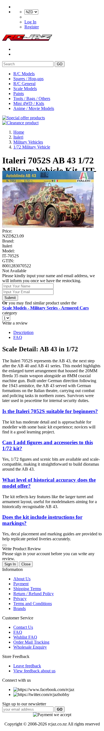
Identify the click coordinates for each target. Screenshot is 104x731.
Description (23, 332)
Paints (18, 93)
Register (31, 27)
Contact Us (23, 627)
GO (59, 64)
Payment (21, 583)
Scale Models (25, 88)
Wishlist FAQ (25, 637)
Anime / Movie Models (33, 108)
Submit (10, 298)
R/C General (24, 83)
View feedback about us (34, 670)
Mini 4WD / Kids (28, 103)
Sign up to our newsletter (24, 704)
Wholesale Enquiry (30, 647)
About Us (22, 578)
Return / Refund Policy (33, 593)
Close (26, 564)
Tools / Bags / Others (31, 98)
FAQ (17, 337)
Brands (19, 608)
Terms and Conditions (32, 603)
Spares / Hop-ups (28, 78)
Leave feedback (27, 665)
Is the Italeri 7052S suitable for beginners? (50, 411)
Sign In (10, 564)
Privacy (20, 598)
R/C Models (24, 73)
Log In (30, 22)
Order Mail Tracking (31, 642)
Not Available (14, 270)
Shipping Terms (27, 588)
